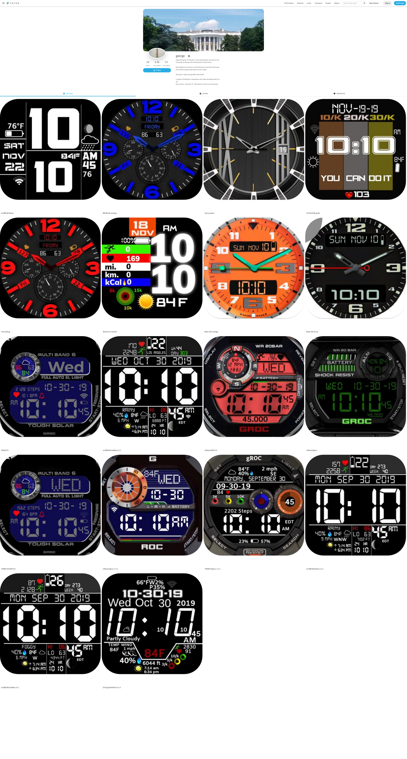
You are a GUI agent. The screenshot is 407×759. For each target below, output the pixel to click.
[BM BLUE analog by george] (152, 149)
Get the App (400, 3)
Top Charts (318, 3)
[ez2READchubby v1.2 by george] (152, 386)
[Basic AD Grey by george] (355, 268)
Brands (328, 3)
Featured (300, 3)
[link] (13, 3)
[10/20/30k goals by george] (355, 149)
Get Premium (289, 3)
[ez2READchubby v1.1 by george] (50, 623)
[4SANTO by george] (50, 386)
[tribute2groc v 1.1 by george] (152, 505)
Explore (336, 3)
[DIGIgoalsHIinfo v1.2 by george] (152, 623)
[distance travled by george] (152, 268)
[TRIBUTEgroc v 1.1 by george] (254, 505)
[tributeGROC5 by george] (254, 386)
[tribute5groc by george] (355, 386)
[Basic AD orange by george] (254, 268)
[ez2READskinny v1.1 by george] (355, 505)
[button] (400, 3)
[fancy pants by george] (254, 149)
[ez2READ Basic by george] (50, 149)
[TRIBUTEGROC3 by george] (50, 505)
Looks (309, 3)
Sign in (387, 3)
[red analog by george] (50, 268)
